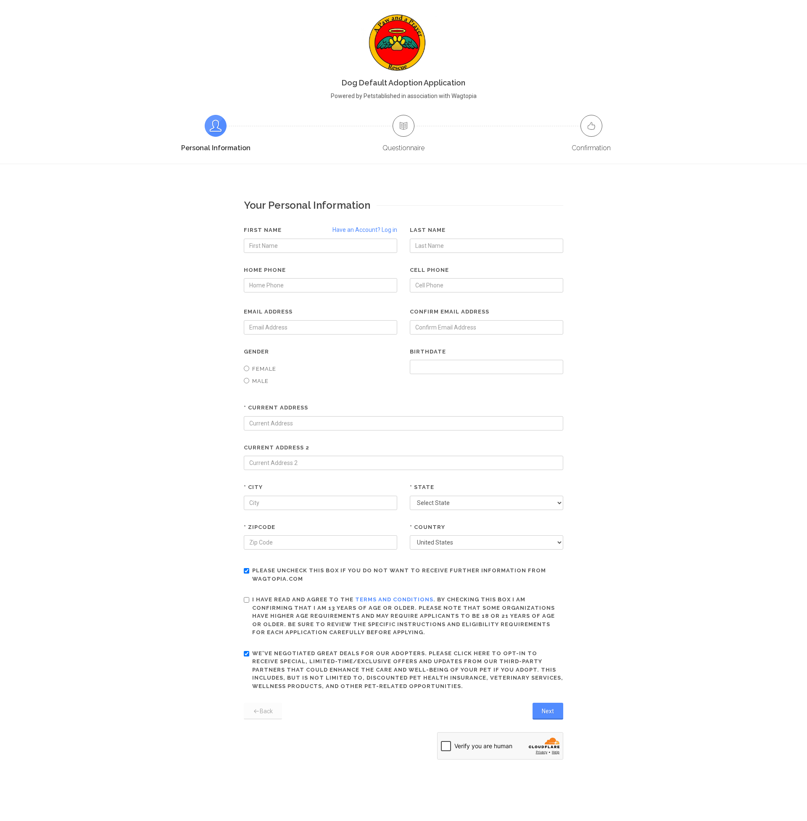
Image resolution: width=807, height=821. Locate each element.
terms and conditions (394, 599)
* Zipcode (259, 527)
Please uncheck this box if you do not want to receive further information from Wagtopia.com (399, 574)
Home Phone (265, 270)
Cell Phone (429, 270)
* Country (427, 527)
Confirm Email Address (449, 311)
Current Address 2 (276, 447)
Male (260, 381)
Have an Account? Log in (364, 229)
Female (264, 369)
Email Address (268, 311)
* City (253, 487)
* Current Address (276, 407)
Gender (256, 351)
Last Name (428, 230)
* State (422, 487)
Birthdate (428, 351)
